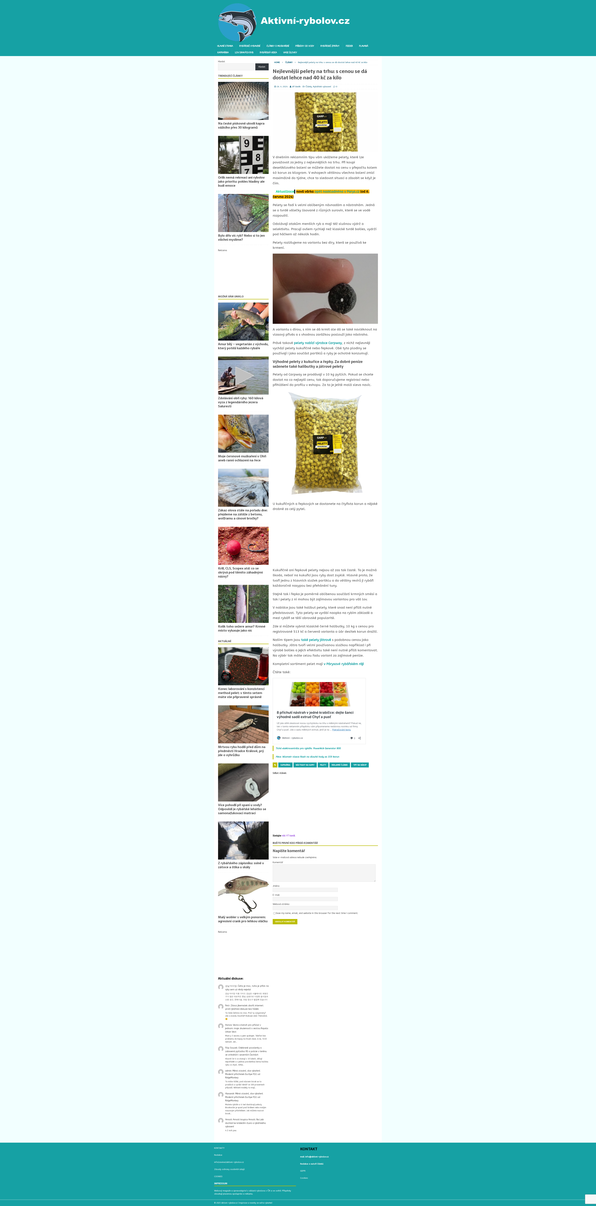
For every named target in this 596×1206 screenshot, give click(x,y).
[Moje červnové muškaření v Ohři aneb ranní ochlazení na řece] (243, 434)
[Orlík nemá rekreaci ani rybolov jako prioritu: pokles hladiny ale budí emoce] (243, 155)
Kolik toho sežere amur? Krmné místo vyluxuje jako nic (241, 628)
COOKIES (218, 1176)
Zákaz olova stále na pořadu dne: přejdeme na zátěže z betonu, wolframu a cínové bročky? (243, 514)
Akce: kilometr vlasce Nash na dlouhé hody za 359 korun (307, 756)
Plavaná (363, 46)
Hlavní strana (225, 46)
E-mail (276, 895)
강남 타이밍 (231, 986)
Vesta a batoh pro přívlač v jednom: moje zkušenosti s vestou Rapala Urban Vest (246, 1028)
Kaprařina (223, 52)
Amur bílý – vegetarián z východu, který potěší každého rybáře (243, 346)
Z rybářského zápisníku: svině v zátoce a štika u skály (241, 865)
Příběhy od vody (304, 46)
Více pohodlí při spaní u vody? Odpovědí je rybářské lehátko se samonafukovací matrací (242, 809)
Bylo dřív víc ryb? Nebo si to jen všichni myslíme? (241, 237)
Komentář (278, 862)
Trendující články (230, 76)
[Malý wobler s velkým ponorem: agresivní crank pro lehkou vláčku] (243, 895)
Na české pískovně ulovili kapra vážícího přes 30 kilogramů (241, 125)
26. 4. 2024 (282, 86)
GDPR (302, 1171)
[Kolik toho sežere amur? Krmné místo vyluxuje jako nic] (243, 604)
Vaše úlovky (290, 52)
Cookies (304, 1178)
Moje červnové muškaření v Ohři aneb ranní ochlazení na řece (242, 458)
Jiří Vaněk (296, 86)
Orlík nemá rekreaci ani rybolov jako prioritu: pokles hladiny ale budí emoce (241, 181)
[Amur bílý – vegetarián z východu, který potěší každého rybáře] (243, 322)
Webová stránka (281, 904)
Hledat (221, 61)
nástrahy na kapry (305, 765)
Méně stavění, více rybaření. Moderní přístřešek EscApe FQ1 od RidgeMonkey (242, 1074)
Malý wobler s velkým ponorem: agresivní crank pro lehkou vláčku (243, 919)
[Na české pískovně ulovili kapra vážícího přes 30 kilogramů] (243, 101)
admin (228, 1070)
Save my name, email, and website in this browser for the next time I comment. (317, 913)
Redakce (218, 1155)
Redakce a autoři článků (311, 1164)
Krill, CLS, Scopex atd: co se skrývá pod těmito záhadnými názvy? (240, 572)
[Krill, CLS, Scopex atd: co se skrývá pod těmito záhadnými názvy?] (243, 546)
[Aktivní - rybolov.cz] (284, 41)
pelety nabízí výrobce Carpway (318, 343)
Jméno (276, 886)
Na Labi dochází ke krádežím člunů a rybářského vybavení (245, 1123)
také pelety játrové (316, 640)
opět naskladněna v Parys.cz (337, 191)
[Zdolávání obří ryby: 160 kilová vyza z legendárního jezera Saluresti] (243, 376)
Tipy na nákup (359, 765)
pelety (323, 765)
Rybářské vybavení (249, 46)
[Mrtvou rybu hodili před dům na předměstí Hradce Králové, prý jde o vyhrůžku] (243, 724)
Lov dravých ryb (244, 52)
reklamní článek (340, 765)
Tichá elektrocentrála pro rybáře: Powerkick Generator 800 (308, 748)
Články (309, 86)
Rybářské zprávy (330, 46)
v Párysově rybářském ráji (344, 664)
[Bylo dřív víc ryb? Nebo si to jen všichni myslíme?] (243, 213)
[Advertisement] (325, 539)
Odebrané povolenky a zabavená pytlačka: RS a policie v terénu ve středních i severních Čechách (246, 1051)
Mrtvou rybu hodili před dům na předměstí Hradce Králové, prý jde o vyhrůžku (241, 751)
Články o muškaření (277, 46)
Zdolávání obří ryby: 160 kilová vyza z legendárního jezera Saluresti (240, 402)
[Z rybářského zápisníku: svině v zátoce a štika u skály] (243, 840)
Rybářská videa (268, 52)
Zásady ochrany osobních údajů (229, 1169)
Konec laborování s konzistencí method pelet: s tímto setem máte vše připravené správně (241, 692)
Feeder (349, 46)
